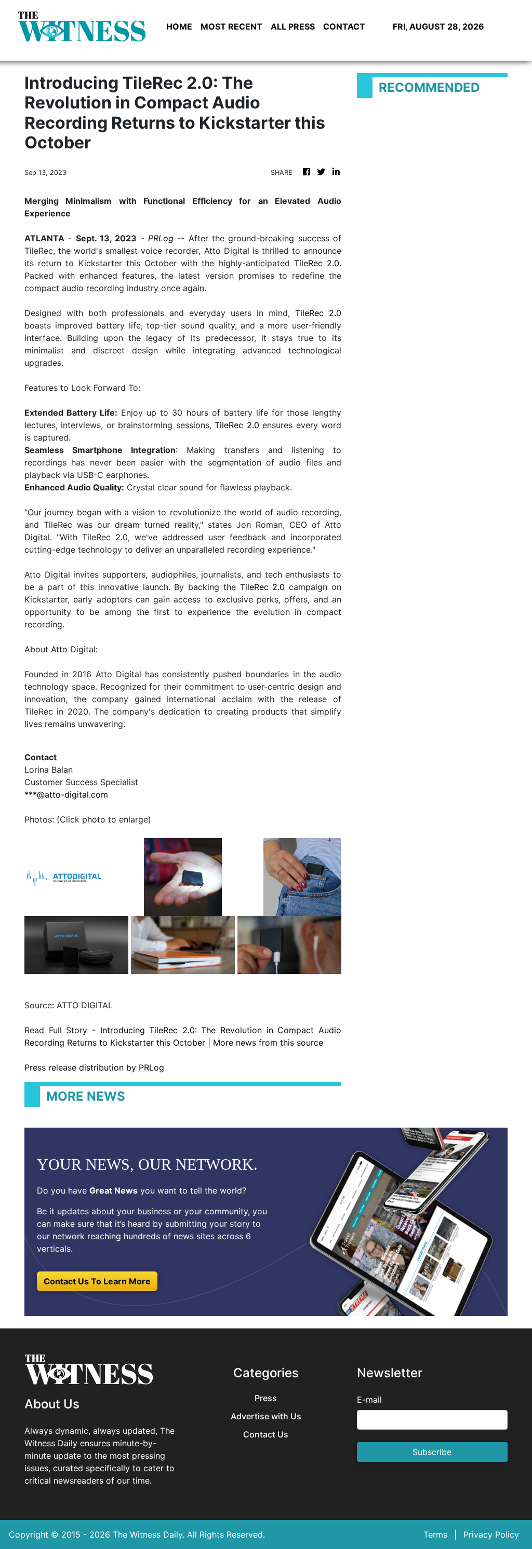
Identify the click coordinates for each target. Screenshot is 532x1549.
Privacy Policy (491, 1534)
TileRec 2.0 (316, 263)
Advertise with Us (266, 1416)
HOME (179, 26)
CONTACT (344, 26)
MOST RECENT (231, 26)
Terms (435, 1534)
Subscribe (432, 1452)
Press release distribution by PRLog (94, 1067)
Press (266, 1398)
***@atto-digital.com (66, 794)
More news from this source (268, 1042)
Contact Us (265, 1435)
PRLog (161, 238)
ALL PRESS (293, 26)
